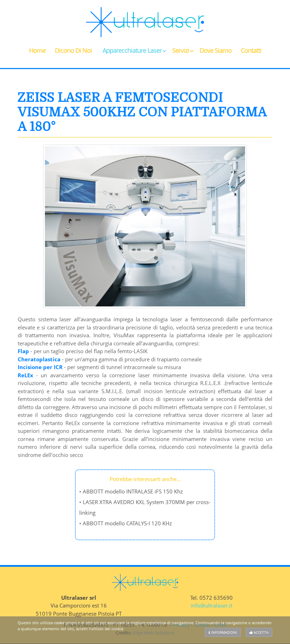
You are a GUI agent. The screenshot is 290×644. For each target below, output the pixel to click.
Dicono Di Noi (73, 50)
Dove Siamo (215, 50)
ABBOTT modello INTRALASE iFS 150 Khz (133, 491)
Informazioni (223, 632)
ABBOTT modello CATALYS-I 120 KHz (127, 523)
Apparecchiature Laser (132, 50)
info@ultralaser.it (211, 605)
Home (37, 50)
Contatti (251, 50)
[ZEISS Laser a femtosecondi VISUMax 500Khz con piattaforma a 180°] (145, 226)
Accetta (260, 632)
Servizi (180, 50)
